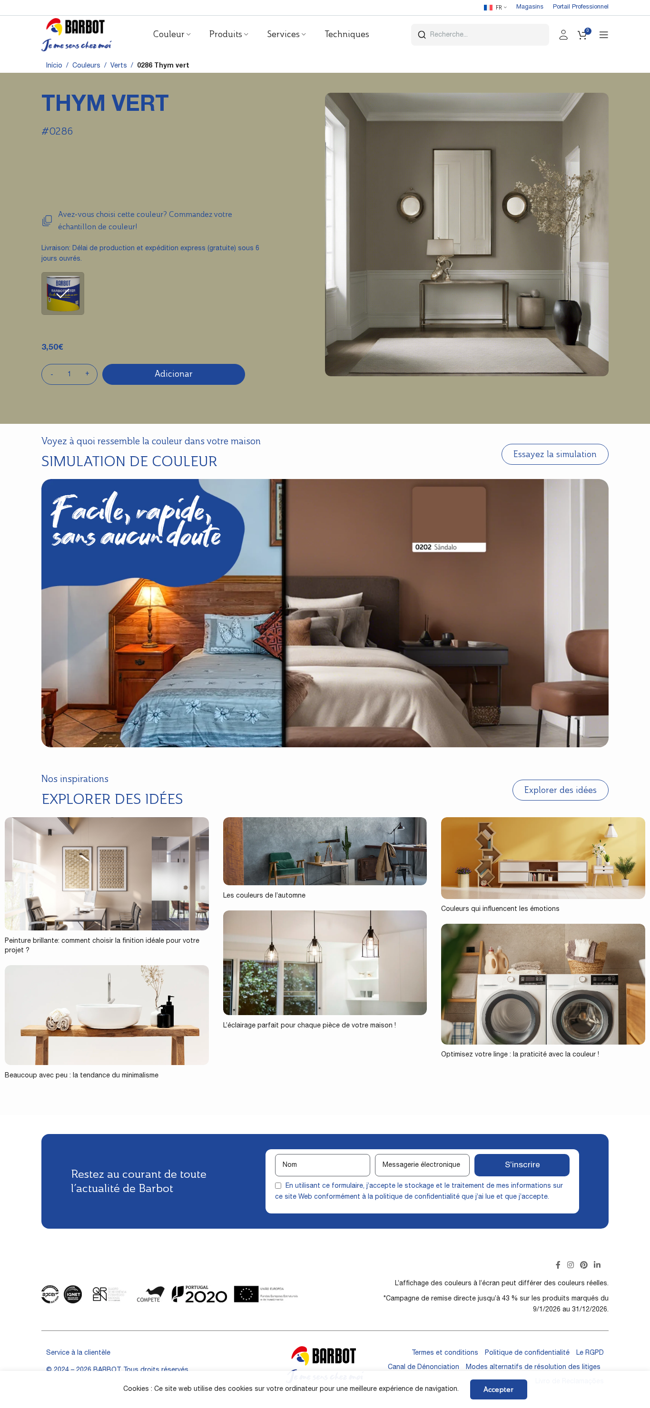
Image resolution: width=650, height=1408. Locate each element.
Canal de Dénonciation (423, 1367)
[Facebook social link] (558, 1266)
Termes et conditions (445, 1353)
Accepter (498, 1389)
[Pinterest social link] (584, 1266)
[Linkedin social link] (597, 1266)
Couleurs (86, 66)
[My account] (563, 34)
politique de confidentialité (417, 1197)
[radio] (62, 293)
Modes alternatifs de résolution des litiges (533, 1367)
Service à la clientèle (78, 1353)
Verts (118, 66)
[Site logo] (76, 35)
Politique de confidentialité (527, 1353)
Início (54, 66)
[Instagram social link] (570, 1266)
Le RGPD (590, 1353)
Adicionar (174, 374)
